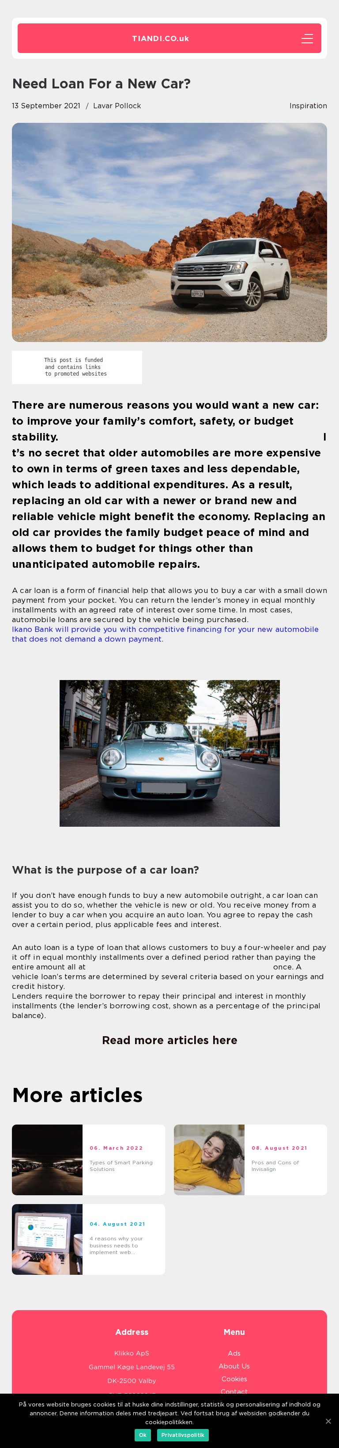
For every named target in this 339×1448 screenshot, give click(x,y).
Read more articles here (169, 1040)
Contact (234, 1392)
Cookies (234, 1379)
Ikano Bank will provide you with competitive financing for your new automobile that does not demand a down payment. (165, 634)
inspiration (308, 106)
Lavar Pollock (117, 106)
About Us (234, 1366)
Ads (234, 1353)
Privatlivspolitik (183, 1435)
